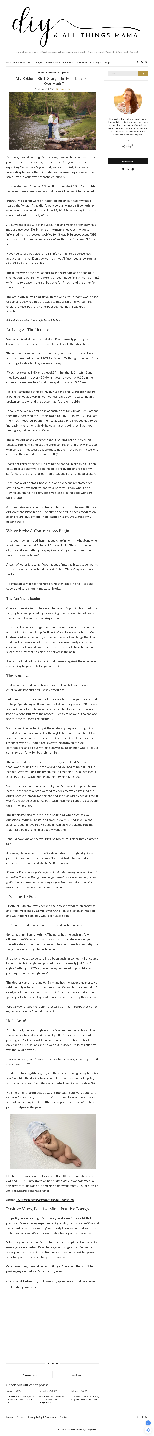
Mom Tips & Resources (18, 62)
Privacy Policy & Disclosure (42, 1417)
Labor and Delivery (46, 72)
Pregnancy (63, 72)
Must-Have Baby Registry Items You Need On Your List (20, 1399)
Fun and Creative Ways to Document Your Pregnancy (51, 1399)
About (20, 1417)
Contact (64, 1417)
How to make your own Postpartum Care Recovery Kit (45, 1199)
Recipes (67, 62)
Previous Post (30, 1375)
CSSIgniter (90, 1429)
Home (9, 1417)
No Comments (63, 89)
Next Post (76, 1375)
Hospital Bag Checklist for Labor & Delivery (39, 320)
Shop (107, 62)
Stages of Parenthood (47, 62)
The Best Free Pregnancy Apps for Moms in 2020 (85, 1398)
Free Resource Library (88, 62)
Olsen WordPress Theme (70, 1429)
